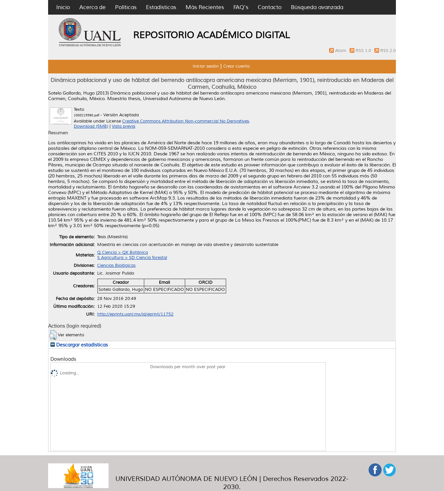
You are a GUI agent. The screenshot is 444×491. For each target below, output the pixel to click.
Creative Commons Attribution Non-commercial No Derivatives (185, 121)
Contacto (269, 7)
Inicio (63, 7)
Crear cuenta (236, 66)
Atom (341, 50)
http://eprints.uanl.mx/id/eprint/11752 (135, 314)
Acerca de (92, 7)
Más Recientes (205, 7)
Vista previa (123, 126)
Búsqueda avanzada (317, 7)
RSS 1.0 (364, 50)
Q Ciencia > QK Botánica (122, 252)
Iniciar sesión (206, 66)
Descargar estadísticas (81, 345)
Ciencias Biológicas (116, 265)
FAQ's (240, 7)
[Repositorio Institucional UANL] (90, 45)
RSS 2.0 (388, 50)
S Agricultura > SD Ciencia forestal (132, 257)
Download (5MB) (91, 126)
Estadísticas (161, 7)
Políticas (126, 7)
